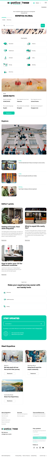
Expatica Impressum (6, 420)
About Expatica (5, 414)
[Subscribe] (42, 324)
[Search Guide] (4, 25)
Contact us (4, 418)
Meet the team (5, 416)
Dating (8, 306)
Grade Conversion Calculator (39, 414)
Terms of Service (26, 455)
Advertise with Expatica (22, 414)
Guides (3, 19)
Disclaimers (44, 7)
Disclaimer (4, 424)
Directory (9, 19)
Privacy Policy (39, 328)
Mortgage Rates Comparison (39, 416)
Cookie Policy (34, 455)
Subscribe (40, 437)
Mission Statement (6, 422)
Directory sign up (20, 416)
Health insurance (10, 299)
